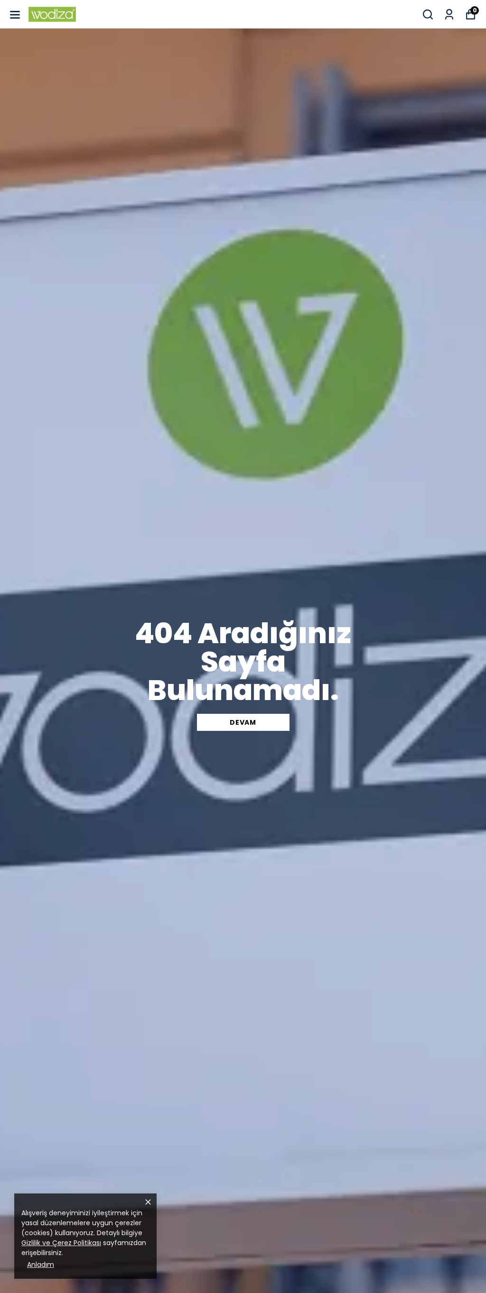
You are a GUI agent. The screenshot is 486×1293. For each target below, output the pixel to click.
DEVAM (243, 722)
